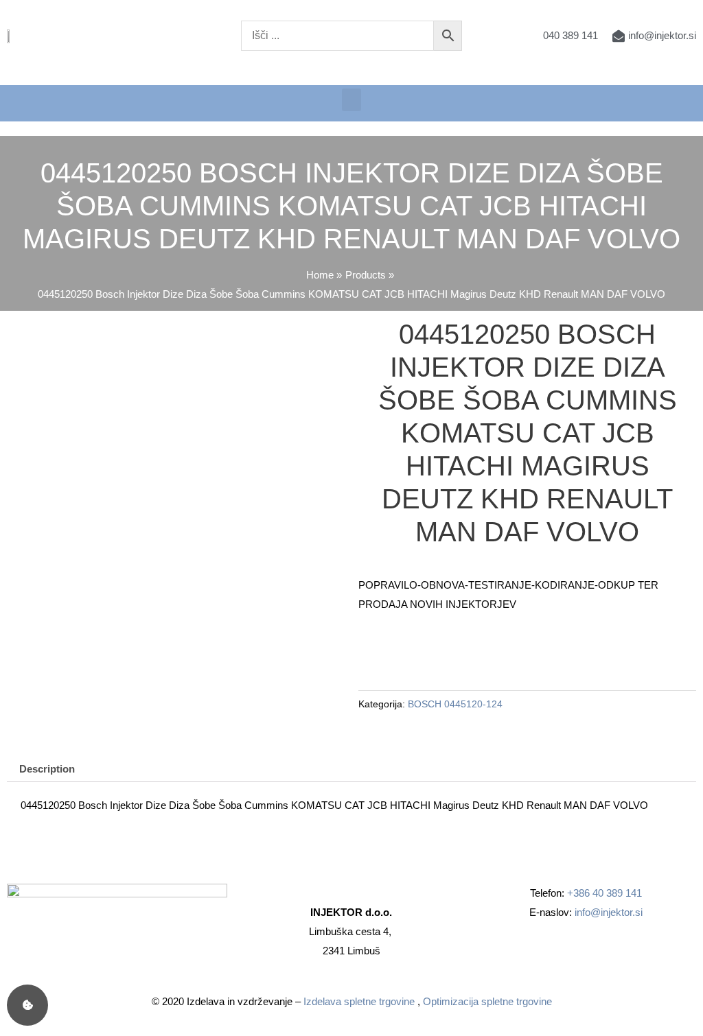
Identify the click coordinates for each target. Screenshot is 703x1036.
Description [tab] (47, 769)
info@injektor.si (609, 912)
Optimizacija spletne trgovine (487, 1001)
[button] (351, 100)
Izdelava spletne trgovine (359, 1001)
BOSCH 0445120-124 (455, 704)
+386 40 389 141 (604, 893)
